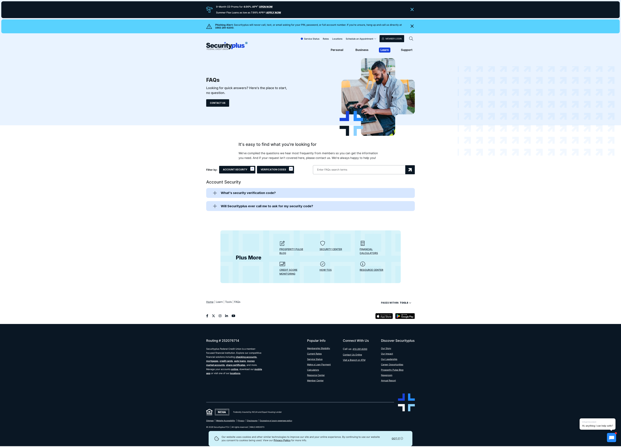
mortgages (212, 361)
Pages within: (394, 302)
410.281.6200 (360, 349)
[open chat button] (611, 437)
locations (235, 373)
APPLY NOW (273, 12)
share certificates (235, 365)
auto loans (240, 361)
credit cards (226, 361)
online (234, 369)
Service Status (312, 38)
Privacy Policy (282, 440)
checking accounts (246, 356)
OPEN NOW (266, 6)
